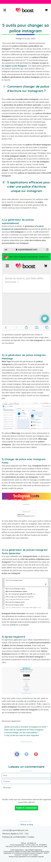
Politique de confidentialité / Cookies (18, 837)
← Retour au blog (25, 825)
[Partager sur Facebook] (17, 754)
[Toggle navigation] (5, 10)
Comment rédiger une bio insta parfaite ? (21, 733)
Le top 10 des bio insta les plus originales (21, 735)
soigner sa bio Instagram (16, 66)
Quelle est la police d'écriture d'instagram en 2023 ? (26, 727)
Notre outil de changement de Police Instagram (24, 730)
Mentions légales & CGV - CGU (15, 833)
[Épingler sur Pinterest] (36, 754)
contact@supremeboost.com (15, 830)
